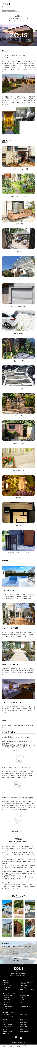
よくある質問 (23, 1022)
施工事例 (23, 984)
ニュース (6, 989)
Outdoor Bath (7, 999)
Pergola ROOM (25, 995)
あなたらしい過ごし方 (27, 982)
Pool (22, 997)
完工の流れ (7, 987)
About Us (6, 982)
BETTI (5, 1004)
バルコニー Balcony (9, 1016)
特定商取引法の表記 (8, 1031)
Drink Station (24, 1006)
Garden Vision (24, 1003)
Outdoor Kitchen (8, 1006)
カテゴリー (6, 1022)
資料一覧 (5, 1029)
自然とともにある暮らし (27, 989)
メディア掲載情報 (7, 1024)
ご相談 (21, 1029)
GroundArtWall (7, 1003)
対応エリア (24, 986)
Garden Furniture (8, 995)
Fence (22, 999)
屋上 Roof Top (25, 1014)
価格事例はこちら (17, 831)
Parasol (5, 1008)
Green (22, 1004)
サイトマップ (6, 1033)
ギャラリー (7, 984)
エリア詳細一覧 (7, 1027)
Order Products (9, 993)
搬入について (23, 1020)
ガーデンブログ (24, 1024)
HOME (5, 980)
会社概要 (23, 987)
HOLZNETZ (24, 1001)
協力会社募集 (23, 1027)
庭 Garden (7, 1014)
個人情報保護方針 (25, 1031)
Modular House (7, 1001)
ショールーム (7, 986)
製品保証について (7, 1020)
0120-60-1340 (18, 972)
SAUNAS (6, 997)
